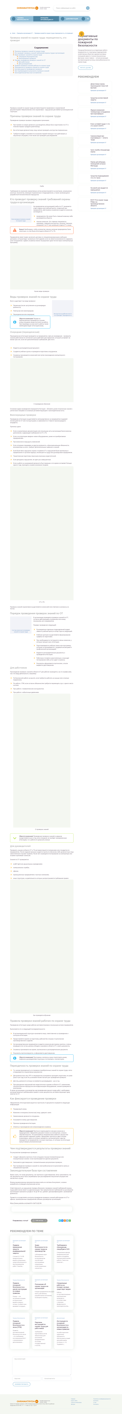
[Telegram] (67, 1220)
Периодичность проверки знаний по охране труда (32, 67)
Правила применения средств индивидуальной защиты (19, 1249)
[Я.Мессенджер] (60, 1220)
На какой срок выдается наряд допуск (99, 189)
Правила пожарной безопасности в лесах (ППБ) (18, 1324)
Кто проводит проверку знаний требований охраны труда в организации (39, 53)
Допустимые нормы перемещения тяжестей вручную (99, 86)
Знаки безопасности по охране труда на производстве (41, 1248)
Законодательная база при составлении (28, 72)
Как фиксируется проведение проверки (28, 69)
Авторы (73, 1404)
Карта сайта (74, 1400)
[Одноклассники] (65, 1220)
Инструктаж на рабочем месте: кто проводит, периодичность (63, 314)
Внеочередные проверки (27, 58)
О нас (94, 1402)
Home (13, 33)
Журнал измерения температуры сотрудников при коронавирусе (100, 112)
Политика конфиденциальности (102, 1398)
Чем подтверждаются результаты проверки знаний (32, 71)
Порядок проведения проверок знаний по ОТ (30, 60)
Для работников (24, 62)
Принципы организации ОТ (46, 18)
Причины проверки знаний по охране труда (30, 51)
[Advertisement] (42, 90)
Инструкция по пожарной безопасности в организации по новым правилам (63, 1325)
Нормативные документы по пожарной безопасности (88, 40)
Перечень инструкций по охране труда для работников (41, 1325)
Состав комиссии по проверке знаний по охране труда (21, 631)
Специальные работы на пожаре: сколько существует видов (63, 1286)
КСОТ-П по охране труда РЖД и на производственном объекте (99, 202)
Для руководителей (25, 64)
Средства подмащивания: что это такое (100, 177)
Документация (72, 18)
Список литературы (76, 1402)
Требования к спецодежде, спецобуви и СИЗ (63, 1247)
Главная (73, 1398)
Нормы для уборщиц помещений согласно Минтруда (98, 164)
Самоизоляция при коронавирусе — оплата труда (99, 138)
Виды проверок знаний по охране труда (28, 55)
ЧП (88, 18)
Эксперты (96, 1404)
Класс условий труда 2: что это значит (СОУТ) (100, 125)
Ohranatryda (27, 8)
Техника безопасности (22, 18)
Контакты (95, 1400)
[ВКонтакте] (62, 1220)
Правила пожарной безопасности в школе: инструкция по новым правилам (20, 1288)
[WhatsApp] (70, 1220)
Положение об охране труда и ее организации (41, 1286)
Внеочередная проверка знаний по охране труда (21, 219)
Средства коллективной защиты (99, 99)
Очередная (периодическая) (28, 56)
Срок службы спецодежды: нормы (100, 151)
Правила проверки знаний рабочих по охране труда (32, 65)
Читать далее (85, 67)
